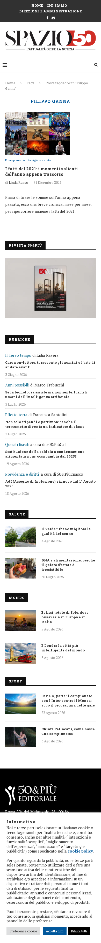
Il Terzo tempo (18, 355)
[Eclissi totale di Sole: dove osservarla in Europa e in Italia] (20, 620)
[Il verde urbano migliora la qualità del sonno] (20, 537)
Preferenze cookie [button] (23, 931)
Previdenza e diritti (22, 474)
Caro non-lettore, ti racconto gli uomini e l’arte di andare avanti (50, 364)
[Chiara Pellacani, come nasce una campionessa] (20, 737)
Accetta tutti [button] (54, 931)
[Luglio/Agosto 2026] (50, 288)
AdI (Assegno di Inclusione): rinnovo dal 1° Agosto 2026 (50, 483)
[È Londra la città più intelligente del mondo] (20, 653)
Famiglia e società (39, 160)
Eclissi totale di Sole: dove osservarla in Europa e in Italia (65, 617)
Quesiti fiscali (17, 444)
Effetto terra (16, 414)
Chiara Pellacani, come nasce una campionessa (68, 731)
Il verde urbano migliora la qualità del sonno (66, 531)
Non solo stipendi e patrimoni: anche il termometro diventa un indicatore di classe (44, 424)
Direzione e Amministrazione (50, 11)
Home (37, 5)
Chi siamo (57, 5)
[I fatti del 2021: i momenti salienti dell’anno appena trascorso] (37, 133)
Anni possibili (17, 384)
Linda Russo (18, 182)
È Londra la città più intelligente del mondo (63, 647)
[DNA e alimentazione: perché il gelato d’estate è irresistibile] (20, 568)
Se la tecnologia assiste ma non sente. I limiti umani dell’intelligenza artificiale (46, 394)
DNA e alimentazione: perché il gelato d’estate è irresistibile (68, 565)
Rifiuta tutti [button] (79, 931)
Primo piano (12, 160)
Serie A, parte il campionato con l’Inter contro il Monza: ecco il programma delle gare (68, 701)
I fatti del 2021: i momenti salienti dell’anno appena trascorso (41, 171)
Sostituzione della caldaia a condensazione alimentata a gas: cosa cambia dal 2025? (44, 454)
